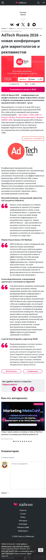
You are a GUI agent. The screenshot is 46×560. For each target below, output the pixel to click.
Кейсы (23, 517)
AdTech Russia (11, 371)
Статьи (23, 514)
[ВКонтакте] (11, 24)
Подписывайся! (9, 384)
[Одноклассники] (28, 24)
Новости (23, 510)
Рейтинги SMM (23, 527)
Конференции (32, 371)
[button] (13, 441)
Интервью (23, 521)
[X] (23, 24)
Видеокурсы (23, 531)
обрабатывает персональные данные (15, 546)
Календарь (23, 524)
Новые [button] (4, 493)
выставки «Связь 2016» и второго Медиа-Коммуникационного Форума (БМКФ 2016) (22, 117)
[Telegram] (17, 24)
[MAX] (34, 24)
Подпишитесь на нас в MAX (23, 89)
